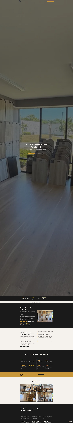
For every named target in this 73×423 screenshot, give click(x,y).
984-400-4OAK (43, 298)
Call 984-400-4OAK (23, 321)
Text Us (71, 421)
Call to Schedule (31, 153)
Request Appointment (31, 321)
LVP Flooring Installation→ (24, 421)
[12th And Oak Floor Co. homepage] (20, 1)
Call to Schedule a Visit (24, 346)
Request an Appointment (40, 153)
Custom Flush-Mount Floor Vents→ (35, 421)
